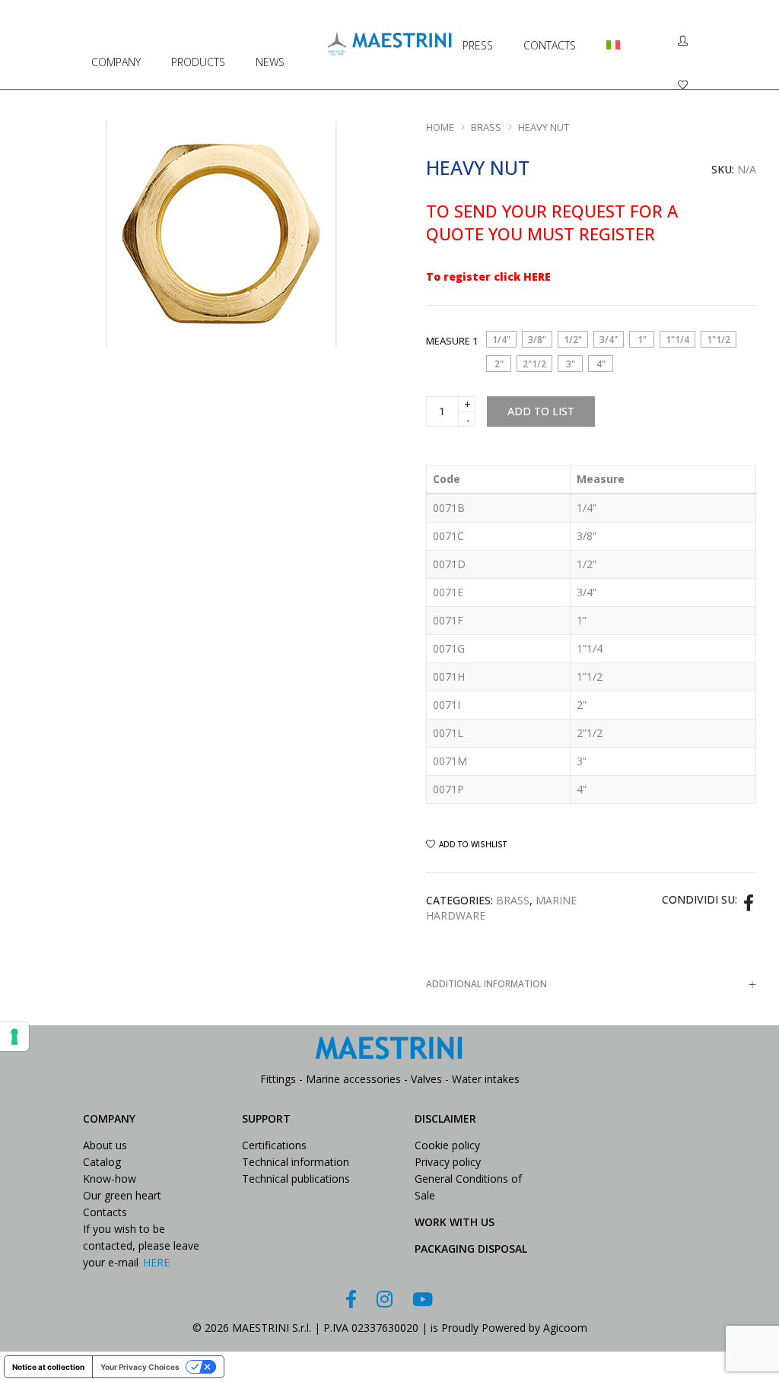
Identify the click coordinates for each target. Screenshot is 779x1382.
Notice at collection (48, 1366)
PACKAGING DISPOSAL (471, 1248)
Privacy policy (448, 1162)
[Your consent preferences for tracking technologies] (14, 1036)
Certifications (274, 1145)
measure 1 (452, 341)
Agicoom (565, 1327)
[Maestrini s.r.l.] (390, 48)
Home (440, 127)
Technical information (295, 1162)
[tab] (591, 983)
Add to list (540, 411)
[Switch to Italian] (606, 28)
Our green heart (122, 1195)
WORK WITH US (454, 1222)
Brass (486, 127)
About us (105, 1145)
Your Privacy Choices (140, 1366)
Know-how (109, 1178)
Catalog (102, 1162)
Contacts (105, 1212)
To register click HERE (488, 276)
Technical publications (296, 1178)
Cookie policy (447, 1145)
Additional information (486, 983)
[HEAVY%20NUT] (748, 902)
